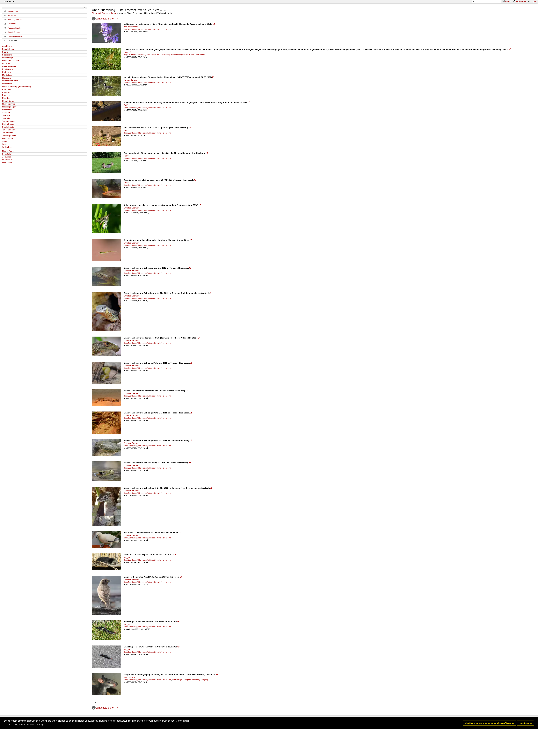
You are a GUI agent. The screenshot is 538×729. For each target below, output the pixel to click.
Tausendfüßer (8, 130)
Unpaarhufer (7, 138)
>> (116, 18)
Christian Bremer (131, 208)
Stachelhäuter (8, 127)
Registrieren (521, 1)
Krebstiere (6, 72)
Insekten (6, 63)
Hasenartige (7, 58)
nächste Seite (106, 18)
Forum (508, 1)
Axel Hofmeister (131, 27)
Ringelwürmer (8, 101)
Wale (4, 144)
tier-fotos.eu (9, 1)
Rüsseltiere (7, 109)
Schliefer (6, 112)
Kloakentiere (7, 69)
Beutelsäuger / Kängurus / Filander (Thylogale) (190, 680)
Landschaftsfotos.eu (15, 36)
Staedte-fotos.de (14, 32)
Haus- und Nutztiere (11, 60)
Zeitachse (6, 157)
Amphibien (7, 46)
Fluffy (126, 105)
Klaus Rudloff (129, 677)
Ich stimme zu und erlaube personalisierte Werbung (489, 723)
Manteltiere (7, 75)
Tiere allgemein (9, 136)
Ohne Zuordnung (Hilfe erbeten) (16, 86)
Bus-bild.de (12, 16)
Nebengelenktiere (10, 81)
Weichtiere (7, 147)
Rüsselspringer (9, 107)
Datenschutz (7, 162)
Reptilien (6, 98)
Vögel (4, 141)
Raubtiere (6, 95)
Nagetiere (6, 78)
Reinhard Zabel (130, 80)
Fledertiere (7, 55)
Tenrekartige (7, 133)
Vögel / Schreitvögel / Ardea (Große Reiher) (140, 55)
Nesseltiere (7, 84)
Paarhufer (6, 89)
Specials (6, 118)
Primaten (6, 92)
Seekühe (6, 115)
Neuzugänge (8, 151)
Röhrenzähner (8, 104)
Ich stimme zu (525, 723)
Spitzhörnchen (8, 124)
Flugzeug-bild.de (14, 28)
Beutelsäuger (8, 49)
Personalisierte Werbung (31, 724)
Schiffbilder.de (13, 24)
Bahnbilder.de (13, 11)
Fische (5, 52)
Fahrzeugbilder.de (15, 20)
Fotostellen (7, 154)
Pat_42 (127, 557)
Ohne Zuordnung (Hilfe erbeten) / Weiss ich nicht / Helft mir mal (147, 29)
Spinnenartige (8, 121)
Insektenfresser (9, 66)
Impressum (7, 159)
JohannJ (127, 52)
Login (533, 1)
